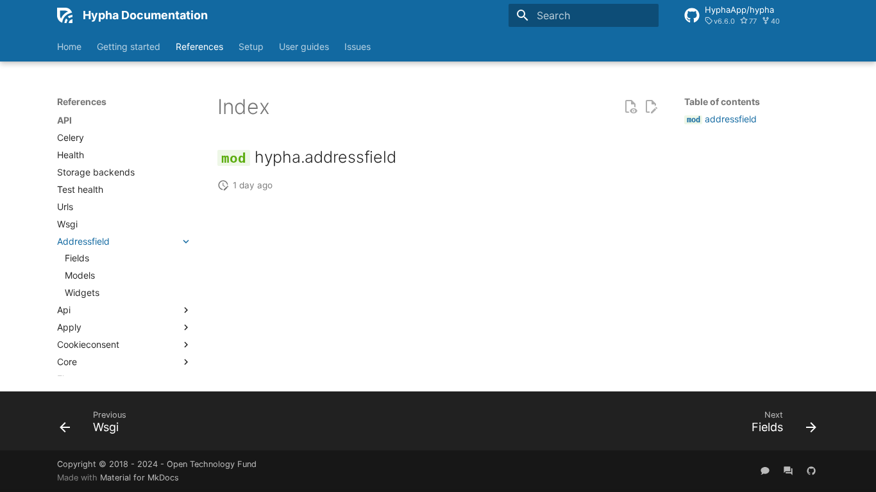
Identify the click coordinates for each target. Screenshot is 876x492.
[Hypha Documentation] (65, 15)
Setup (251, 46)
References (199, 46)
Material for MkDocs (139, 477)
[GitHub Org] (811, 471)
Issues (357, 46)
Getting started (128, 46)
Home (69, 46)
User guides (304, 46)
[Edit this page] (651, 107)
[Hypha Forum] (788, 471)
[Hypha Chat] (765, 471)
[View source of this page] (630, 107)
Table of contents (722, 101)
